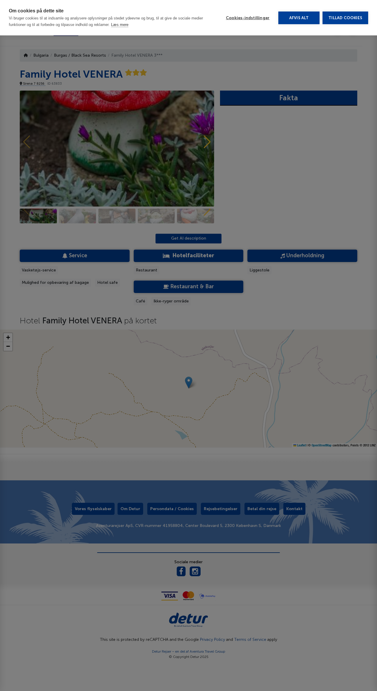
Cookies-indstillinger (247, 17)
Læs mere (119, 24)
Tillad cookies (345, 17)
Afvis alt (299, 17)
